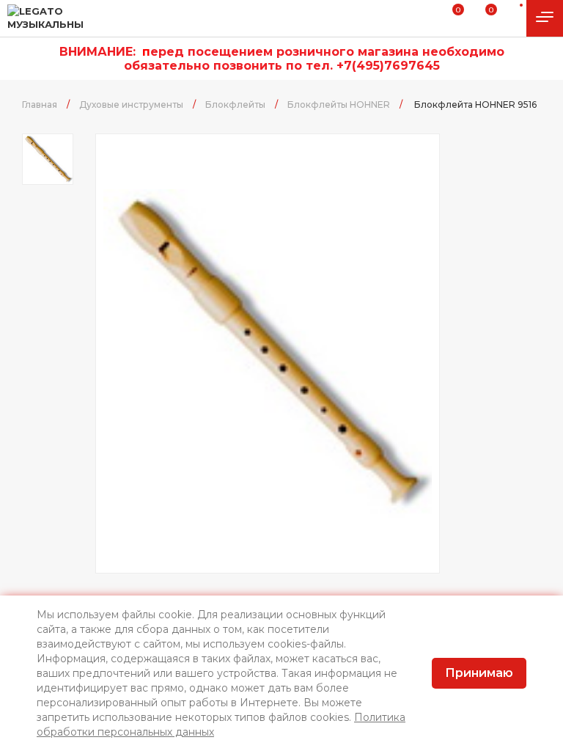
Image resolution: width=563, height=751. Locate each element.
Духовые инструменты (131, 104)
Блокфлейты (235, 104)
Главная (39, 104)
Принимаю (479, 673)
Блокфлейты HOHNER (338, 104)
